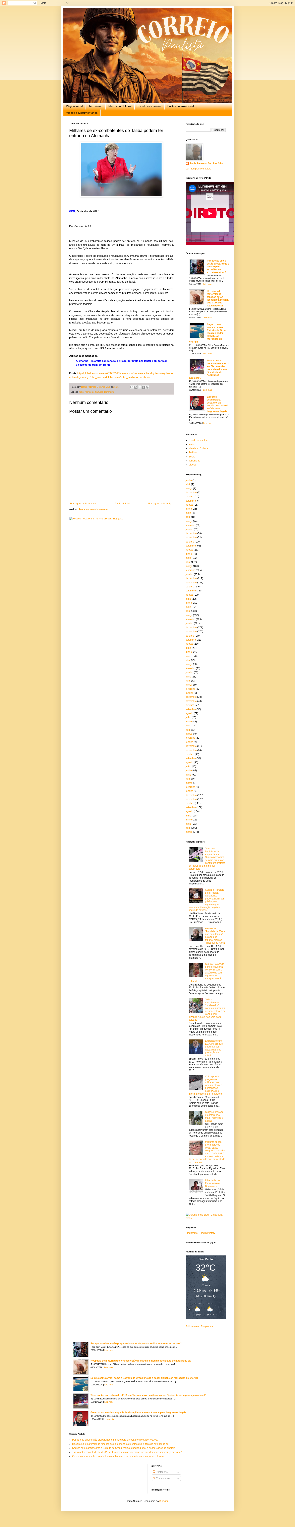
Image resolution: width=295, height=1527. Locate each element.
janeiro (189, 529)
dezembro (191, 492)
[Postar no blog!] (136, 387)
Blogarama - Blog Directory (200, 1233)
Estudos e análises (149, 106)
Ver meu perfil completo (198, 168)
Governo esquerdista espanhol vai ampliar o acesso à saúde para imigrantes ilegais (218, 404)
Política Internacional (180, 106)
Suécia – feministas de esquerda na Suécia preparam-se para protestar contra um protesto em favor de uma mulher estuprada (207, 858)
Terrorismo (95, 106)
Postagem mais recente (83, 503)
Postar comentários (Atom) (93, 509)
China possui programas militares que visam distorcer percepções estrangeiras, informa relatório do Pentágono (206, 1085)
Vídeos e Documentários (82, 112)
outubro (190, 496)
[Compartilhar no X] (139, 387)
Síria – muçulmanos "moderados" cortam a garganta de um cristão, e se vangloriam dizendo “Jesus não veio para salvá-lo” (207, 1009)
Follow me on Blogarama (199, 1326)
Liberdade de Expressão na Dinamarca (212, 1183)
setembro (191, 500)
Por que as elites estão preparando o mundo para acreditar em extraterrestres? (218, 266)
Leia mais (207, 284)
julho (188, 598)
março (189, 488)
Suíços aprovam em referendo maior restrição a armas (214, 1116)
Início (81, 392)
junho (189, 480)
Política (193, 452)
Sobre (192, 456)
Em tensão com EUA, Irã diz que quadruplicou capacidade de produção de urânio (214, 1048)
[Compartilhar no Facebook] (143, 387)
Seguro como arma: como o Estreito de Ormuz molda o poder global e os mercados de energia (208, 333)
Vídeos (192, 464)
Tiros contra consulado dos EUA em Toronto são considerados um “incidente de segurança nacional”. (209, 369)
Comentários (162, 1478)
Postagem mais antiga (160, 503)
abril (188, 484)
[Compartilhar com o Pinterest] (147, 387)
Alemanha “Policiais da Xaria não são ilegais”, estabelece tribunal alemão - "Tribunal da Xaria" (215, 935)
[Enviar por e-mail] (132, 387)
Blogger (163, 1501)
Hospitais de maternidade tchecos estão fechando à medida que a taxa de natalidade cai (218, 298)
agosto (189, 504)
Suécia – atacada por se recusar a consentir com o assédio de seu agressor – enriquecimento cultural (206, 973)
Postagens (161, 1472)
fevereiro (190, 525)
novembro (191, 537)
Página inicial (74, 106)
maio (188, 513)
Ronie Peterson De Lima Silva (207, 163)
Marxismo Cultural (119, 106)
